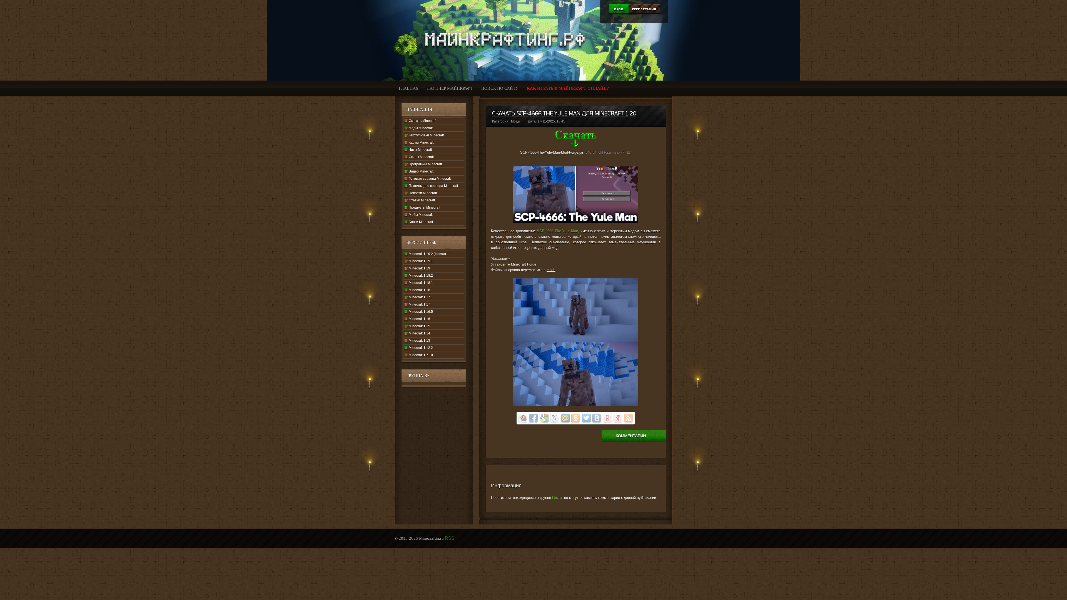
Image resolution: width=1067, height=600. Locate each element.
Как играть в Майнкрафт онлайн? (568, 88)
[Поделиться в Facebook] (533, 418)
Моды (515, 121)
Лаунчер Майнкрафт (450, 88)
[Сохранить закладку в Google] (544, 418)
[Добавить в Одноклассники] (575, 418)
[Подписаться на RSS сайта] (628, 418)
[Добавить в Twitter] (586, 418)
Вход (618, 9)
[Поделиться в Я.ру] (618, 418)
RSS (449, 538)
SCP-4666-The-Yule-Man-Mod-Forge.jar (551, 152)
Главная (408, 88)
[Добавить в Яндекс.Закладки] (607, 418)
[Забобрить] (522, 418)
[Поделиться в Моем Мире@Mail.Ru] (565, 418)
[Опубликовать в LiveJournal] (554, 418)
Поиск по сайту (499, 88)
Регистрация (644, 9)
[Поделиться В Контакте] (596, 418)
